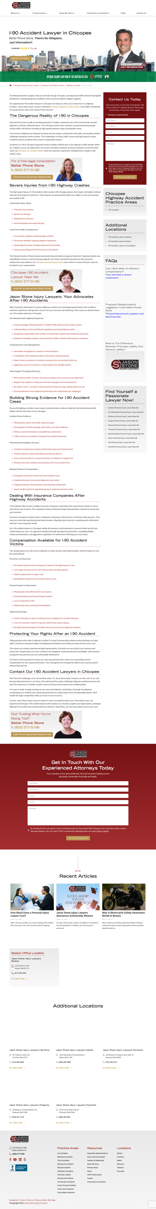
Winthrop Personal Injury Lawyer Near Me (123, 416)
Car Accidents (62, 1153)
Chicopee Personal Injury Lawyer (26, 85)
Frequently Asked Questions (97, 1153)
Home (10, 85)
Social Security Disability (66, 1185)
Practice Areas (39, 13)
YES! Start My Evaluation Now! (125, 177)
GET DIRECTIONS (18, 979)
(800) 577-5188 (26, 170)
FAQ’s (123, 13)
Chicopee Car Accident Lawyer (52, 85)
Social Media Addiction (66, 1193)
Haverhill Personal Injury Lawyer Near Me (123, 447)
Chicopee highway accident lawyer (65, 107)
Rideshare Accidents (65, 1157)
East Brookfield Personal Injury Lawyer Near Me (125, 412)
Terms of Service (117, 171)
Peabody (120, 1168)
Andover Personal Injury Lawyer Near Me (123, 408)
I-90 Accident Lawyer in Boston (119, 241)
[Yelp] (25, 1160)
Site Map (51, 1200)
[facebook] (10, 1160)
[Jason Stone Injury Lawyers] (21, 5)
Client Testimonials (94, 1175)
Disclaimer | (14, 1200)
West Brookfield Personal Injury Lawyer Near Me (126, 434)
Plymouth (120, 1171)
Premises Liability (64, 1175)
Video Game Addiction (65, 1189)
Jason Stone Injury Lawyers (35, 1203)
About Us (15, 13)
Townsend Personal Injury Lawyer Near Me (124, 429)
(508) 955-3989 (65, 1062)
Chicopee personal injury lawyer (49, 262)
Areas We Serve (66, 13)
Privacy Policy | (41, 1200)
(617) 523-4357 (20, 973)
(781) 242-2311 (111, 1062)
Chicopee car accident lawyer (31, 151)
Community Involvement (97, 13)
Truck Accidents (63, 1160)
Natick (119, 1160)
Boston (119, 1153)
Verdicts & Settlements (95, 1160)
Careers (90, 1178)
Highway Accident (73, 85)
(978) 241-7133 (18, 1117)
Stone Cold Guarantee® (96, 1157)
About (89, 1171)
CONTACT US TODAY (20, 58)
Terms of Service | (27, 1200)
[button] (24, 48)
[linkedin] (20, 1160)
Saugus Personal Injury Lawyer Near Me (123, 421)
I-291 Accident (113, 210)
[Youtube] (15, 1160)
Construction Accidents (66, 1182)
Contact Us (141, 13)
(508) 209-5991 (65, 1117)
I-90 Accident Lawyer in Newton (120, 237)
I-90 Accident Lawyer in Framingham (122, 246)
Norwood (120, 1164)
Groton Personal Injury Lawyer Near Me (122, 438)
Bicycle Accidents (63, 1168)
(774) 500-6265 (18, 1062)
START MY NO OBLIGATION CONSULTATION (32, 177)
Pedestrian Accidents (65, 1171)
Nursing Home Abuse (65, 1178)
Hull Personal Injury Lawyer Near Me (121, 442)
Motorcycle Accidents (65, 1164)
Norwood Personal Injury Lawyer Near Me (123, 425)
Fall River (120, 1157)
